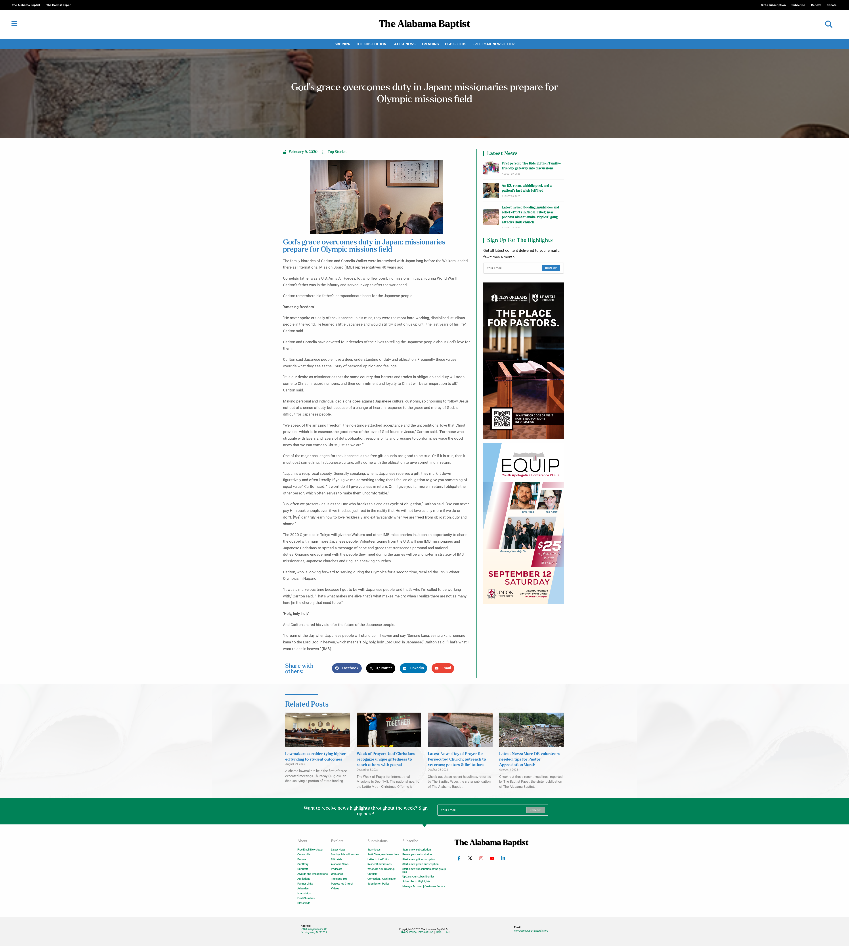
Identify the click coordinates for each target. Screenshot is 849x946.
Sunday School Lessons (345, 854)
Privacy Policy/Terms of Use (416, 932)
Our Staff (302, 869)
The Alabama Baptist (26, 5)
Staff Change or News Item (383, 854)
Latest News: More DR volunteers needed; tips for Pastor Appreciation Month (529, 759)
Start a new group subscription (420, 864)
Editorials (336, 859)
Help (439, 932)
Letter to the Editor (378, 859)
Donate (301, 859)
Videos (335, 888)
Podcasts (336, 869)
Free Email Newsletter (493, 44)
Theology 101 (339, 878)
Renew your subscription (417, 854)
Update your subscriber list (418, 876)
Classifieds (455, 44)
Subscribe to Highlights (416, 881)
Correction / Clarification (381, 878)
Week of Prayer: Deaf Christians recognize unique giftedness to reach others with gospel (386, 759)
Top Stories (337, 152)
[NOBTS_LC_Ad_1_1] (523, 360)
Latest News (403, 44)
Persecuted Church (342, 883)
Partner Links (305, 883)
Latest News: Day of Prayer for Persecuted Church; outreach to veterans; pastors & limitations (457, 759)
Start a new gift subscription (419, 859)
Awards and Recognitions (312, 873)
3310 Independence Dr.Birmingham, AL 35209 (314, 931)
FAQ (447, 932)
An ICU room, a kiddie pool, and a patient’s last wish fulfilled (527, 188)
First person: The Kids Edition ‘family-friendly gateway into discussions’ (531, 166)
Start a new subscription (416, 849)
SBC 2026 (342, 44)
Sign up (551, 268)
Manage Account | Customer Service (423, 886)
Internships (304, 893)
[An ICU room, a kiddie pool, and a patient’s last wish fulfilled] (491, 190)
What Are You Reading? (381, 869)
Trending (430, 44)
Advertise (302, 888)
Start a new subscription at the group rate (424, 870)
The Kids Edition (371, 44)
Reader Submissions (379, 864)
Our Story (302, 864)
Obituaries (337, 873)
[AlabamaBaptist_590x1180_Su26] (523, 523)
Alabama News (339, 864)
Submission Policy (378, 883)
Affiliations (303, 878)
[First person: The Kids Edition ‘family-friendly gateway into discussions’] (491, 168)
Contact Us (303, 854)
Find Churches (306, 898)
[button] (828, 24)
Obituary (372, 873)
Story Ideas (374, 849)
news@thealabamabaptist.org (531, 930)
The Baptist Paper (58, 5)
